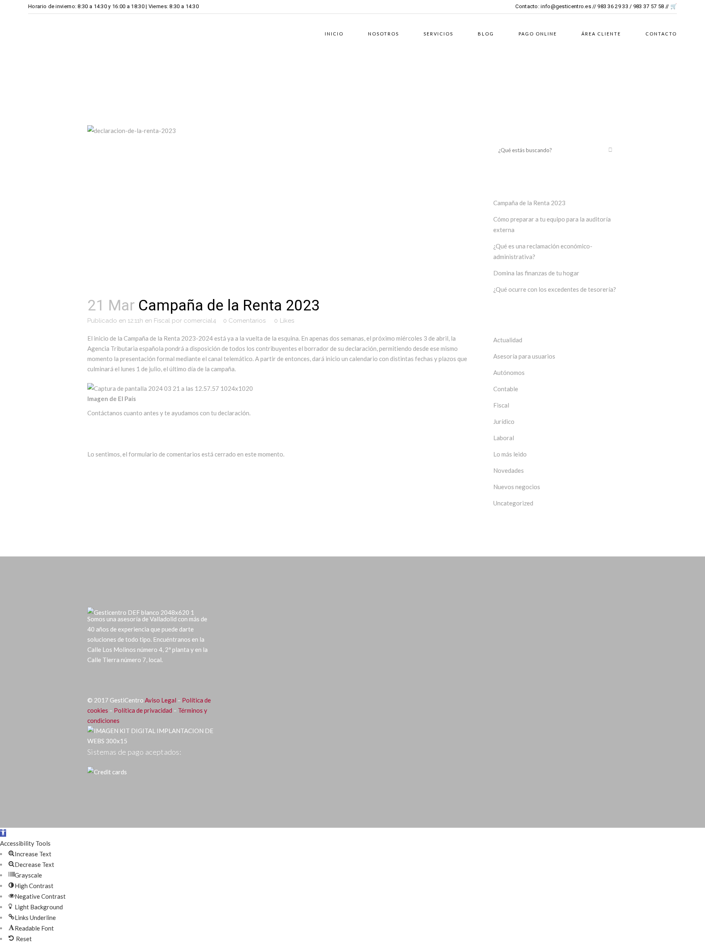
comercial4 (200, 320)
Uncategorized (513, 503)
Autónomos (509, 372)
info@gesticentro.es (566, 6)
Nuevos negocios (516, 486)
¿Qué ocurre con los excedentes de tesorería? (554, 289)
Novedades (508, 470)
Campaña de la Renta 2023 (529, 202)
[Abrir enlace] (93, 680)
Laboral (503, 437)
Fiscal (162, 320)
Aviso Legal (160, 700)
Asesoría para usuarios (524, 356)
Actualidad (507, 339)
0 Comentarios (244, 320)
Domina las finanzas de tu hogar (536, 273)
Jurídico (503, 421)
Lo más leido (510, 454)
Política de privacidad (143, 710)
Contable (505, 388)
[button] (3, 833)
